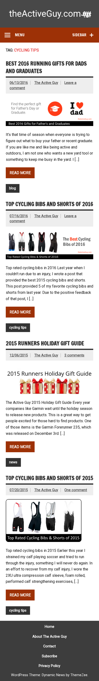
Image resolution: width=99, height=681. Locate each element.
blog (12, 188)
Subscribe (49, 656)
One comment (75, 490)
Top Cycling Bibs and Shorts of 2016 (49, 204)
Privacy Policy (49, 666)
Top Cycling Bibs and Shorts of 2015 (49, 478)
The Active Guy (46, 83)
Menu (20, 34)
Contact (49, 646)
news (13, 462)
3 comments (74, 355)
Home (49, 627)
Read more (20, 172)
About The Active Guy (49, 636)
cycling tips (17, 328)
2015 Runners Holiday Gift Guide (45, 343)
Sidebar (79, 34)
